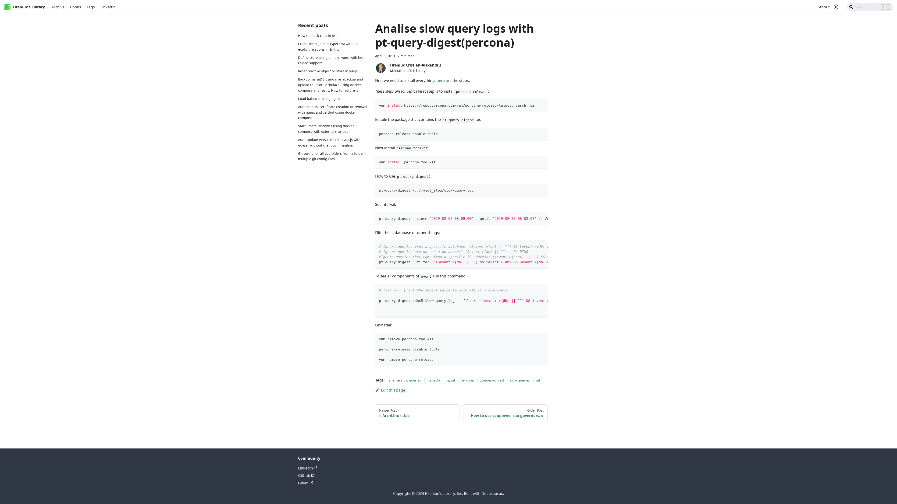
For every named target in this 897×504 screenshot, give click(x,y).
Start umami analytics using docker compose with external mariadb (326, 129)
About (824, 7)
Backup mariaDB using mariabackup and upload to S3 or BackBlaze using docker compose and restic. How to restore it (330, 85)
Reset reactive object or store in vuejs (327, 71)
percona (467, 380)
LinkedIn (108, 7)
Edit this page (393, 390)
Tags (91, 7)
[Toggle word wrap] (533, 218)
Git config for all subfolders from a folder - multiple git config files (332, 156)
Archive (57, 7)
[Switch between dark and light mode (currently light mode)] (836, 7)
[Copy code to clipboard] (542, 105)
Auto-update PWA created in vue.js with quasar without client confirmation (329, 142)
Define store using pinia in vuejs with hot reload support (330, 60)
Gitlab (303, 483)
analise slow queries (405, 380)
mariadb (433, 380)
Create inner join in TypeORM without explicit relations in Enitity (328, 47)
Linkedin (305, 468)
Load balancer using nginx (319, 98)
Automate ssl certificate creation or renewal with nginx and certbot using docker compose (332, 112)
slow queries (520, 380)
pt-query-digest (492, 380)
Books (75, 7)
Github (304, 475)
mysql (450, 380)
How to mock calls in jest (318, 35)
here (441, 80)
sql (537, 380)
